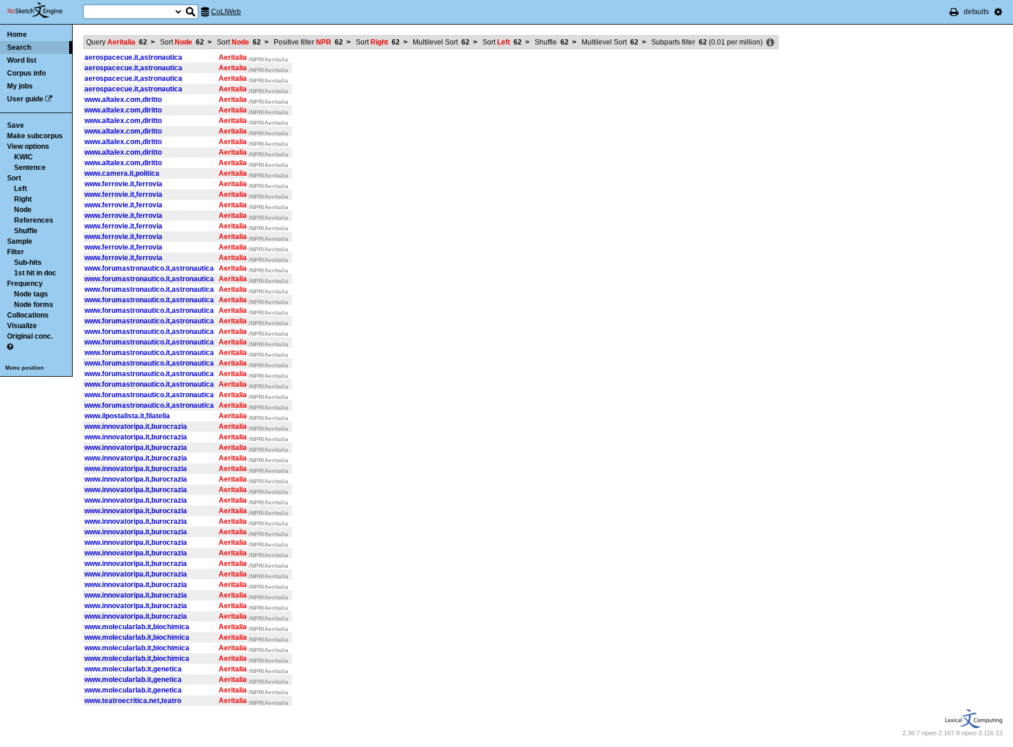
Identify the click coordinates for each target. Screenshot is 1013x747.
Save (15, 125)
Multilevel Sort (441, 42)
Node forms (33, 305)
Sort (14, 178)
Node (23, 210)
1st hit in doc (35, 273)
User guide (25, 99)
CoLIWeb (226, 12)
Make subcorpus (35, 136)
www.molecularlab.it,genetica (133, 669)
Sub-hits (28, 262)
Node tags (31, 294)
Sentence (30, 167)
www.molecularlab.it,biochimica (136, 627)
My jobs (20, 86)
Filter (15, 252)
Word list (21, 60)
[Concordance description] (770, 42)
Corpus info (26, 73)
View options (28, 146)
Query (116, 42)
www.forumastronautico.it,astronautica (149, 268)
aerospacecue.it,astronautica (133, 57)
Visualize (22, 326)
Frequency (25, 283)
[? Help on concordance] (10, 347)
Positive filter (308, 42)
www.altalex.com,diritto (123, 99)
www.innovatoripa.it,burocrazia (135, 426)
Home (17, 34)
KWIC (23, 157)
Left (20, 189)
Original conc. (30, 336)
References (33, 220)
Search (19, 47)
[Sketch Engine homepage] (43, 10)
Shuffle (26, 231)
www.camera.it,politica (121, 173)
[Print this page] (954, 12)
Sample (19, 241)
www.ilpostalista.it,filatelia (127, 416)
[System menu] (998, 12)
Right (23, 199)
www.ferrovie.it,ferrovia (123, 184)
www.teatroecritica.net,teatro (132, 701)
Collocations (28, 315)
